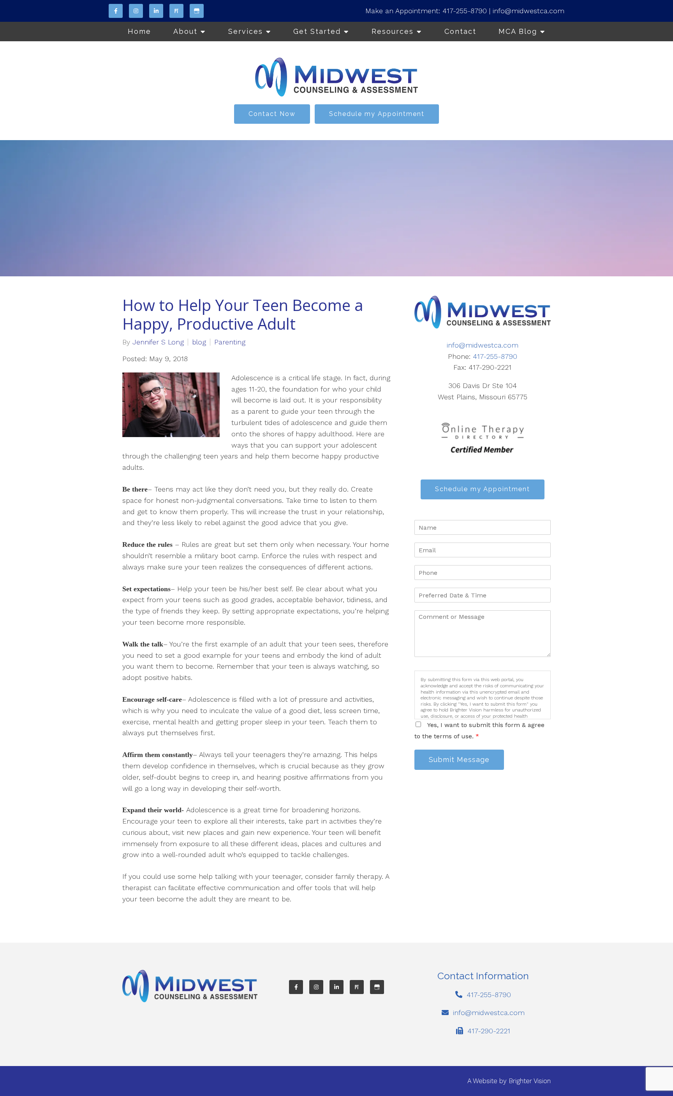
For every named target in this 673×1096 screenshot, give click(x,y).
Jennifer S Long (158, 342)
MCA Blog (518, 31)
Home (139, 31)
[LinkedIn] (156, 11)
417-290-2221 (488, 1031)
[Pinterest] (176, 11)
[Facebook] (116, 11)
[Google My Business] (197, 11)
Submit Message (459, 759)
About (185, 31)
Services (245, 31)
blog (199, 342)
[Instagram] (136, 11)
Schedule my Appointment (377, 114)
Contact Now (272, 114)
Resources (393, 31)
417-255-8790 (464, 11)
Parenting (229, 342)
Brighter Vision (530, 1081)
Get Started (317, 31)
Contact (460, 31)
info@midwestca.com (528, 11)
